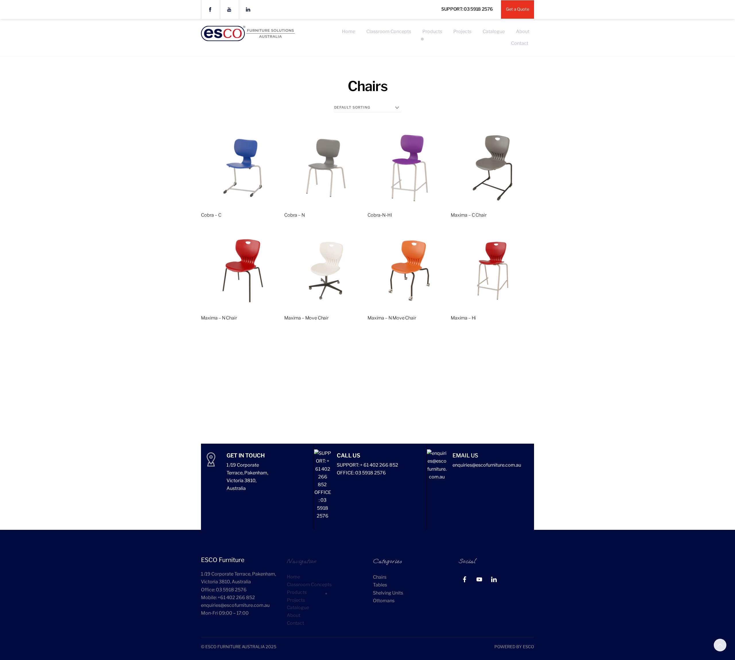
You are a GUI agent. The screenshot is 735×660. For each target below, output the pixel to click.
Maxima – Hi (463, 318)
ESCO (528, 646)
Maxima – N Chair (219, 318)
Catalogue (494, 31)
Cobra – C (211, 215)
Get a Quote (517, 9)
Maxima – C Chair (468, 215)
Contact (519, 43)
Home (348, 31)
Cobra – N (294, 215)
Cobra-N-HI (380, 215)
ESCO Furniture (222, 559)
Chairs (379, 577)
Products (432, 31)
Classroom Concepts (388, 31)
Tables (380, 585)
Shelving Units (388, 593)
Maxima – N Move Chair (392, 318)
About (522, 31)
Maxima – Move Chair (306, 318)
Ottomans (383, 600)
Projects (462, 31)
